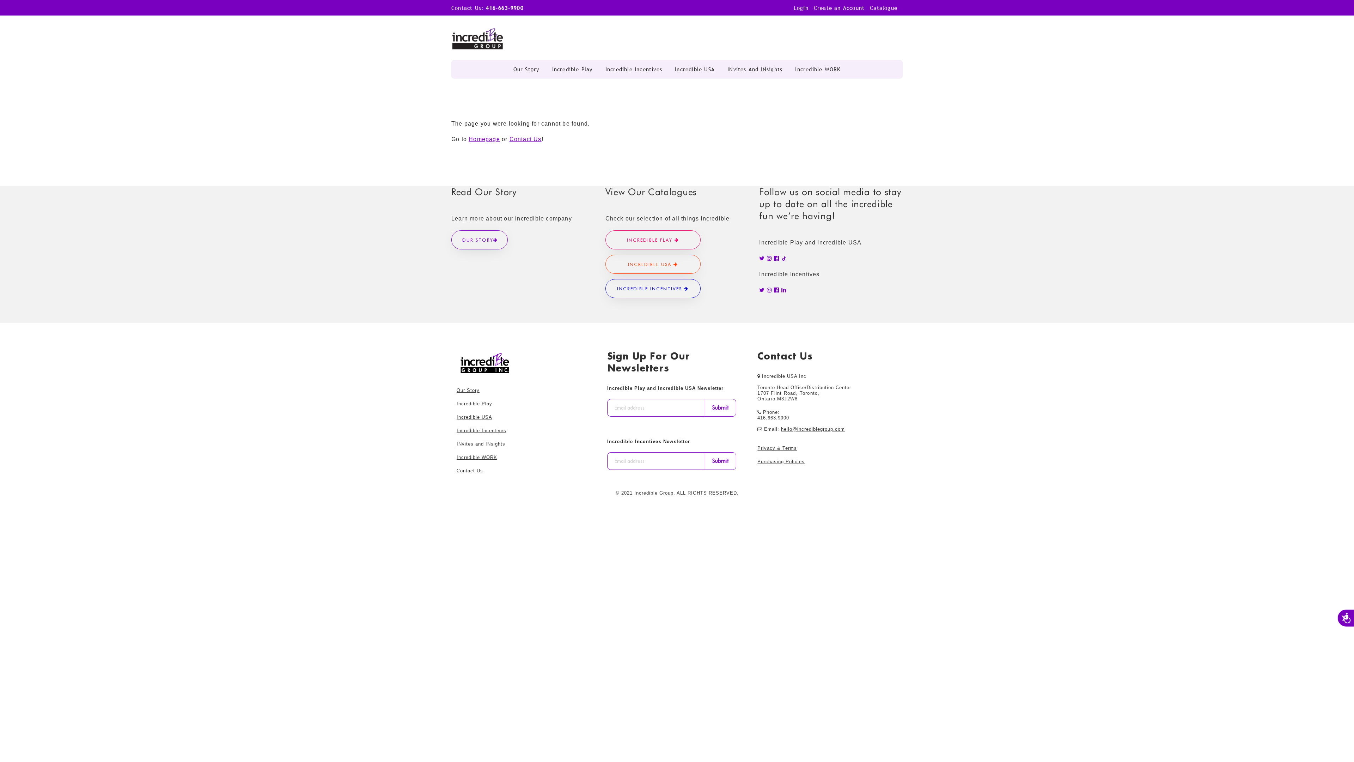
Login (801, 7)
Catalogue (883, 7)
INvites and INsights (754, 69)
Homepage (484, 139)
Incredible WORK (818, 69)
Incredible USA (695, 69)
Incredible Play (572, 69)
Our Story (526, 69)
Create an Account (839, 7)
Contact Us (526, 139)
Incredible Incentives (633, 69)
